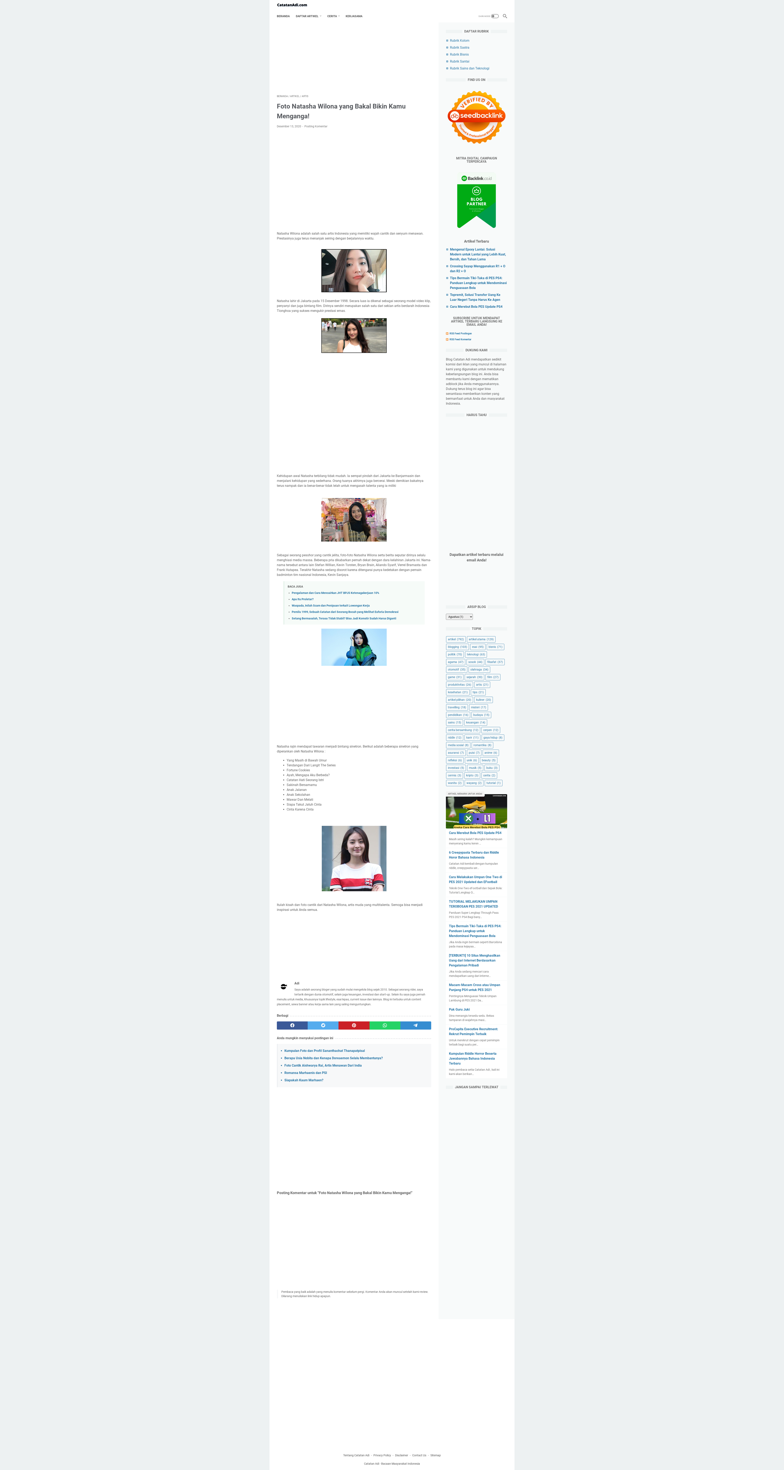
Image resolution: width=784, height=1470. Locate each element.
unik (472, 760)
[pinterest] (354, 1025)
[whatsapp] (385, 1025)
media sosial (458, 745)
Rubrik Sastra (459, 47)
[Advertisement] (354, 58)
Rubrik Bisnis (459, 54)
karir (472, 737)
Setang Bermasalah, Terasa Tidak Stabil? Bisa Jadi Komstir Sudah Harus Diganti (344, 618)
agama (455, 662)
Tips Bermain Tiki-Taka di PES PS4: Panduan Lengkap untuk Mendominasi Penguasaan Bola (478, 283)
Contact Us (419, 1455)
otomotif (457, 669)
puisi (474, 752)
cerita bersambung (463, 730)
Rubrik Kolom (459, 41)
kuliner (483, 699)
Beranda (283, 16)
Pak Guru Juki (459, 1009)
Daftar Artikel (307, 16)
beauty (489, 760)
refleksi (455, 760)
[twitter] (323, 1025)
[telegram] (415, 1025)
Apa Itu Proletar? (303, 599)
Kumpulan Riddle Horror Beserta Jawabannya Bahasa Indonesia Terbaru (473, 1058)
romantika (482, 745)
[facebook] (292, 1025)
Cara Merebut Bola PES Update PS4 (476, 307)
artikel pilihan (459, 699)
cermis (454, 775)
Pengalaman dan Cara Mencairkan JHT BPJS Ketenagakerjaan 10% (335, 593)
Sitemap (435, 1455)
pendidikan (458, 715)
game (455, 677)
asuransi (456, 752)
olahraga (479, 669)
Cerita (332, 16)
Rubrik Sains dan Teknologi (469, 68)
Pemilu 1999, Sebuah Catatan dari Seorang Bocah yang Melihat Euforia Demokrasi (345, 612)
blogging (457, 646)
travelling (457, 707)
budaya (481, 715)
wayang (474, 783)
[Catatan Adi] (295, 5)
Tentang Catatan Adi (356, 1455)
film (493, 677)
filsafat (495, 662)
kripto (472, 775)
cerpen (490, 730)
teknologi (476, 654)
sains (454, 722)
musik (475, 767)
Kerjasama (354, 16)
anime (490, 752)
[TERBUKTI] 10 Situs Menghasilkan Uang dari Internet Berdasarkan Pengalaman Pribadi (474, 960)
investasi (456, 767)
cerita (489, 775)
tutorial (494, 783)
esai (478, 646)
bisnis (495, 646)
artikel (456, 639)
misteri (478, 707)
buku (492, 767)
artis (482, 684)
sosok (475, 662)
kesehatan (458, 692)
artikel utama (481, 639)
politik (455, 654)
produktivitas (459, 684)
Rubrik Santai (459, 61)
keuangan (475, 722)
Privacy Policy (382, 1455)
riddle (454, 737)
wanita (455, 783)
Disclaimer (401, 1455)
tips (478, 692)
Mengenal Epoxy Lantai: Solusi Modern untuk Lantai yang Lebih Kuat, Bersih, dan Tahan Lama (478, 254)
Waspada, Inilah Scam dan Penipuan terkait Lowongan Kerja (331, 605)
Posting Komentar (315, 126)
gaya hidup (492, 737)
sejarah (474, 677)
